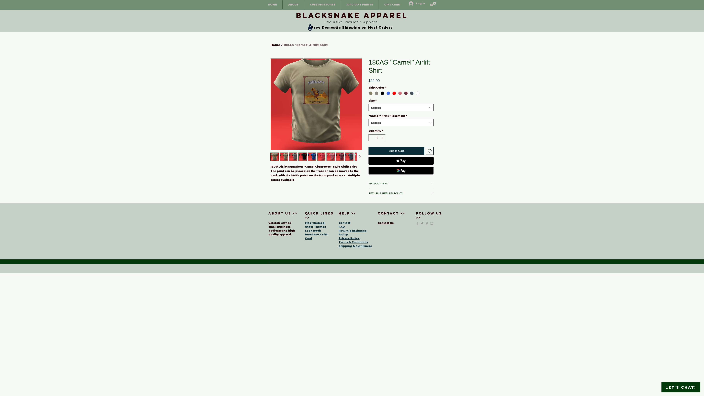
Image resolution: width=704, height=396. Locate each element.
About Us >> (282, 213)
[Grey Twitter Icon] (422, 223)
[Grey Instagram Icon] (431, 223)
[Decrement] (371, 138)
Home (275, 45)
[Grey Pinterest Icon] (427, 223)
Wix (311, 263)
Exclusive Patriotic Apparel (352, 22)
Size (372, 100)
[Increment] (382, 138)
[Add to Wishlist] (430, 151)
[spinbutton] (377, 138)
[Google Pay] (401, 171)
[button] (433, 4)
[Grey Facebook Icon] (417, 223)
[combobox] (401, 107)
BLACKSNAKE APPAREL (352, 15)
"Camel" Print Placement (387, 116)
